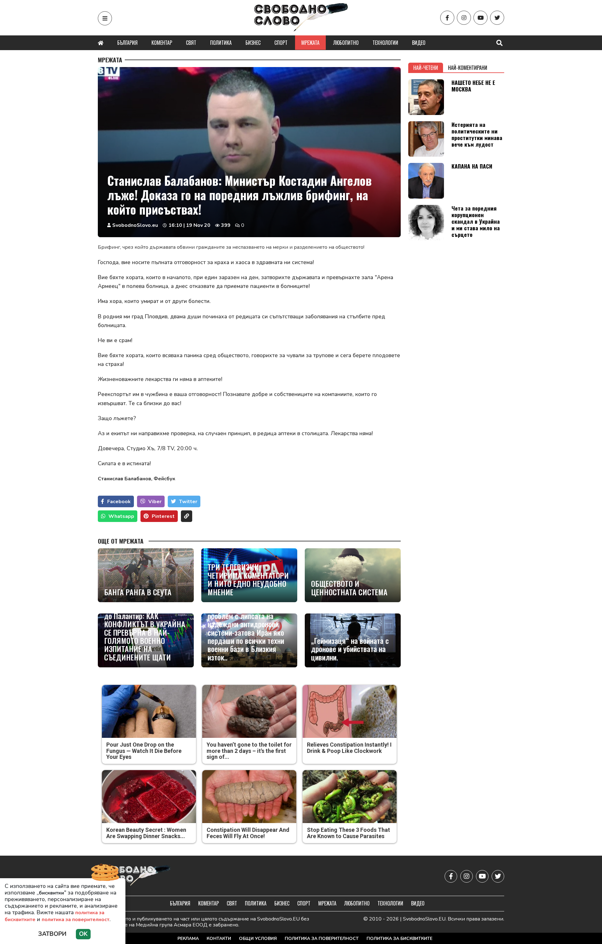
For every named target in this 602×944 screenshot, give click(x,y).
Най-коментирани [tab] (467, 67)
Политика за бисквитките (399, 938)
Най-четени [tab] (425, 67)
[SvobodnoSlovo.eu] (134, 876)
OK (83, 934)
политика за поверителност (75, 919)
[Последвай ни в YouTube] (480, 18)
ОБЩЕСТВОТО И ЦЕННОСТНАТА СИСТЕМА (349, 587)
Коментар (161, 42)
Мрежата (310, 42)
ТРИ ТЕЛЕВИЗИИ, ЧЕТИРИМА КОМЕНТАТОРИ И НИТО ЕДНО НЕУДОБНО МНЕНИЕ (248, 579)
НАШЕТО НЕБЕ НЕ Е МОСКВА (473, 85)
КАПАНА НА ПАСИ (472, 166)
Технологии (385, 42)
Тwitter (188, 501)
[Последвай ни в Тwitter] (497, 18)
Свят (191, 42)
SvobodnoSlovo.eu (135, 225)
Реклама (188, 938)
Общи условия (258, 938)
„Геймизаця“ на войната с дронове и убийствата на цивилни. (350, 648)
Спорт (281, 42)
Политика (221, 42)
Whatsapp (121, 516)
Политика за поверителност (322, 938)
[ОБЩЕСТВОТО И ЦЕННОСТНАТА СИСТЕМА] (353, 575)
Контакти (219, 938)
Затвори (52, 934)
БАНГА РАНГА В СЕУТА (138, 592)
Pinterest (163, 516)
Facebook (119, 501)
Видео (418, 42)
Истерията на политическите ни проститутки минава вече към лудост (477, 134)
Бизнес (253, 42)
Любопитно (346, 42)
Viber (154, 501)
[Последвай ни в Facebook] (447, 18)
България (127, 42)
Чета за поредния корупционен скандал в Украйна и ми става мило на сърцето (476, 221)
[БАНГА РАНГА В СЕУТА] (146, 575)
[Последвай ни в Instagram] (464, 18)
